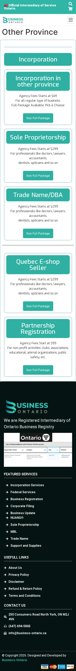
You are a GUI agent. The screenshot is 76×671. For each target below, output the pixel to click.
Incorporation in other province (38, 81)
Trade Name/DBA (38, 195)
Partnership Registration (38, 328)
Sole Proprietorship (38, 137)
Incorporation (38, 59)
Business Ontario (14, 660)
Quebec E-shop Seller (38, 265)
